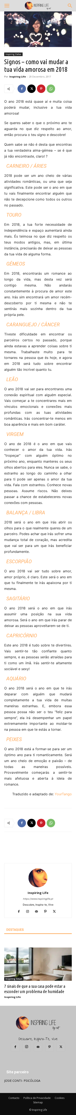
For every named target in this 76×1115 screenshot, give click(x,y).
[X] (31, 88)
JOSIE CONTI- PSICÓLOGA (22, 1081)
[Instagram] (29, 911)
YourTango (63, 794)
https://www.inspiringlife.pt (38, 898)
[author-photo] (38, 887)
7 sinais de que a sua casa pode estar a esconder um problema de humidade (34, 989)
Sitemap (38, 1102)
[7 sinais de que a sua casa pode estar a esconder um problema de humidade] (38, 964)
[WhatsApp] (51, 88)
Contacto (13, 1098)
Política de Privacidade (37, 1098)
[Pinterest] (41, 88)
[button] (7, 5)
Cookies (59, 1098)
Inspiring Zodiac (13, 54)
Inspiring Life (17, 76)
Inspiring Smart (13, 978)
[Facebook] (22, 88)
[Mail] (38, 911)
